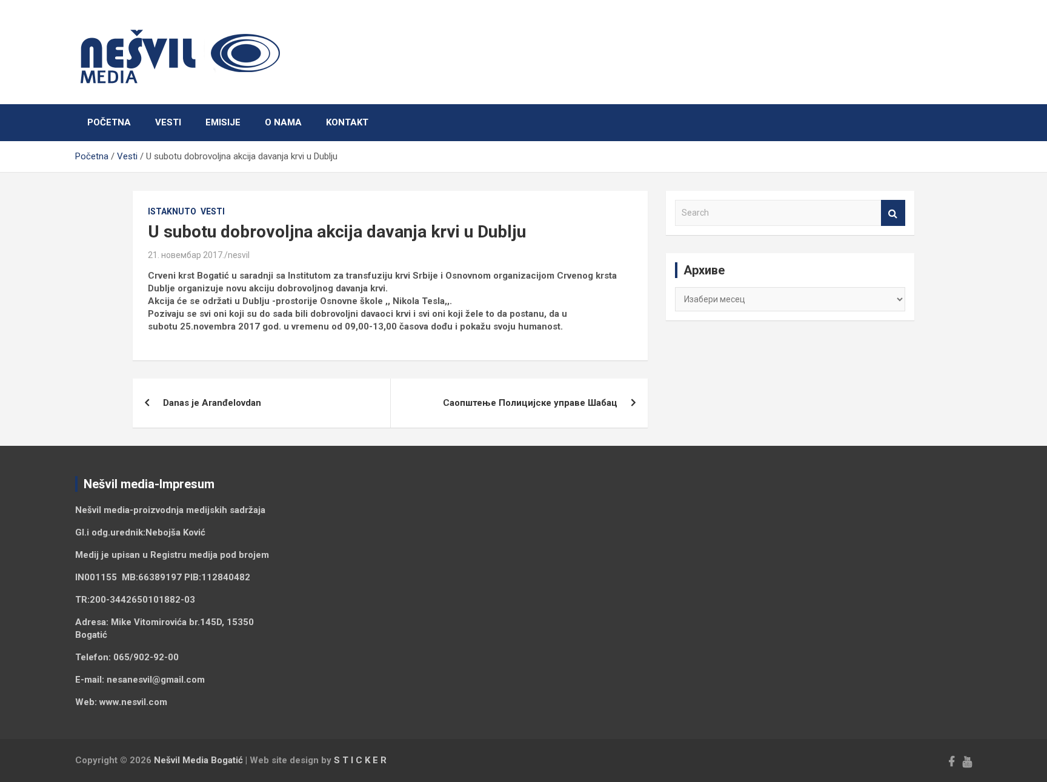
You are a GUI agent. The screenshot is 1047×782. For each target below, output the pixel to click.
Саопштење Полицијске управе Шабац (530, 402)
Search (893, 213)
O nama (283, 122)
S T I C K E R (360, 760)
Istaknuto (172, 211)
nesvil (239, 255)
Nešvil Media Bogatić (198, 760)
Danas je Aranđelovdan (212, 402)
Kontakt (347, 122)
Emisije (223, 122)
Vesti (168, 122)
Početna (109, 122)
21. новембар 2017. (186, 255)
